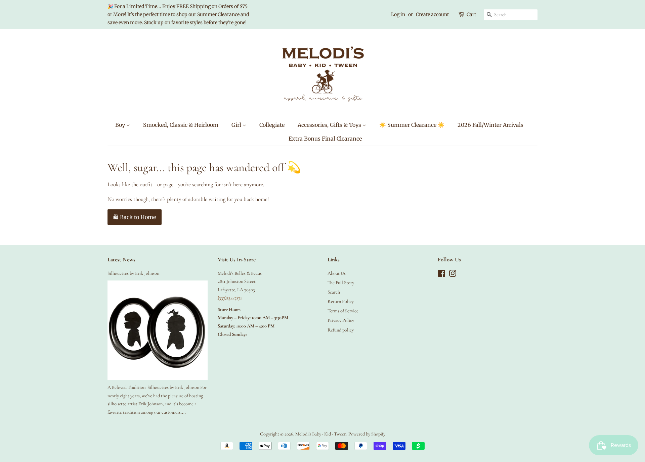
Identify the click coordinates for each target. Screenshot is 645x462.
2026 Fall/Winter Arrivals (490, 124)
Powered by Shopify (366, 434)
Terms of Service (343, 311)
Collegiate (272, 124)
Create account (432, 14)
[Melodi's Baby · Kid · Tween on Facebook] (441, 275)
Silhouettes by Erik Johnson (133, 273)
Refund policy (341, 330)
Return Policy (341, 301)
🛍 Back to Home (134, 217)
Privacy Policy (341, 320)
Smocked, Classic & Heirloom (180, 124)
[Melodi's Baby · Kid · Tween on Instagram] (452, 275)
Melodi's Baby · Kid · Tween (320, 434)
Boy (120, 124)
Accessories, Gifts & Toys (330, 124)
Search (334, 292)
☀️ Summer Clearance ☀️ (411, 124)
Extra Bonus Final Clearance (325, 138)
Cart (471, 14)
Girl (237, 124)
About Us (337, 273)
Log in (398, 14)
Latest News (121, 259)
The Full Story (341, 283)
